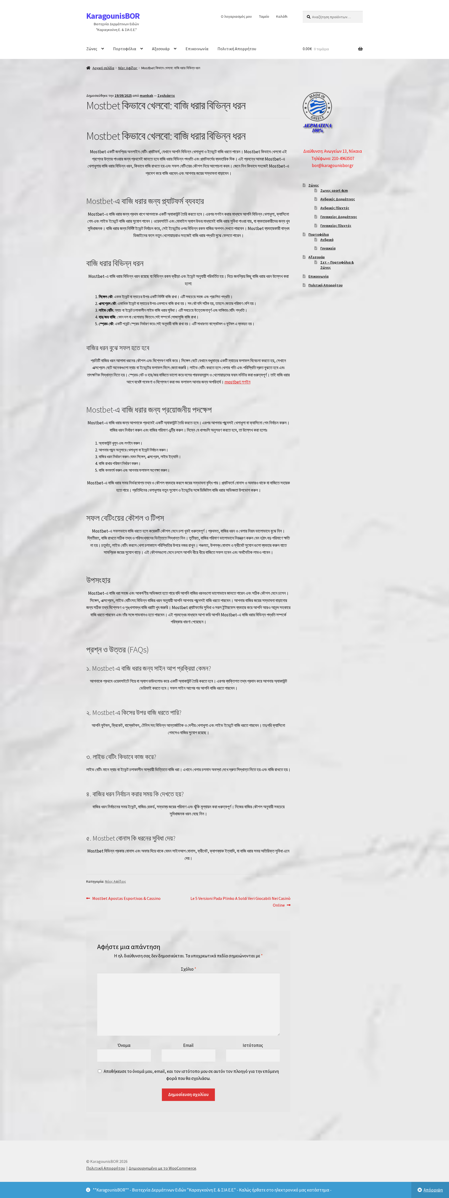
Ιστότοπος (253, 1045)
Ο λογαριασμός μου (236, 16)
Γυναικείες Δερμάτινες (338, 216)
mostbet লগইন (237, 382)
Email (188, 1045)
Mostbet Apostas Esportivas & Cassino (126, 898)
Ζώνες (91, 48)
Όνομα (124, 1045)
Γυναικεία (327, 248)
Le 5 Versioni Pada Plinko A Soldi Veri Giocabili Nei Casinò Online (240, 901)
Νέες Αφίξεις (127, 68)
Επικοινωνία (197, 48)
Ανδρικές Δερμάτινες (337, 199)
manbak (146, 95)
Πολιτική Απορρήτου (236, 48)
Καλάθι (281, 16)
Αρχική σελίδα (103, 68)
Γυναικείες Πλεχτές (335, 225)
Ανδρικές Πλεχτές (334, 208)
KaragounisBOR (113, 16)
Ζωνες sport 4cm (334, 190)
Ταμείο (264, 16)
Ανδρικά (326, 239)
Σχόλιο (188, 969)
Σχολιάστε (166, 95)
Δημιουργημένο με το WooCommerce (162, 1168)
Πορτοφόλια (124, 48)
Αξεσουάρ (161, 48)
